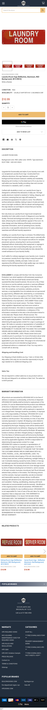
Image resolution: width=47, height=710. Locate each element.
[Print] (12, 139)
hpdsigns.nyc (29, 681)
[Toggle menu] (3, 3)
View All (27, 685)
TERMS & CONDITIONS (9, 664)
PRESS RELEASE (7, 656)
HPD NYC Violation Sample (11, 653)
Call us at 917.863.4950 (23, 613)
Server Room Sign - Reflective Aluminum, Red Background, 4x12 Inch (34, 562)
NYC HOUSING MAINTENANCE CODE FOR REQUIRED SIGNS (11, 637)
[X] (16, 139)
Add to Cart (12, 556)
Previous (2, 551)
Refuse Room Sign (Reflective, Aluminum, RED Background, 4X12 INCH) (11, 562)
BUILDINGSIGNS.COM (9, 681)
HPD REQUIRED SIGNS (9, 632)
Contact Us (6, 660)
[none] (23, 37)
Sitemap (5, 667)
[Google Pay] (23, 122)
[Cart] (43, 3)
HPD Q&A (5, 649)
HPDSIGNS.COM (7, 688)
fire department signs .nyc (11, 685)
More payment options (23, 126)
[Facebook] (3, 139)
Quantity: (6, 103)
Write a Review (7, 82)
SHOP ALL (28, 632)
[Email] (7, 139)
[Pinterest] (20, 139)
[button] (23, 132)
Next (44, 551)
